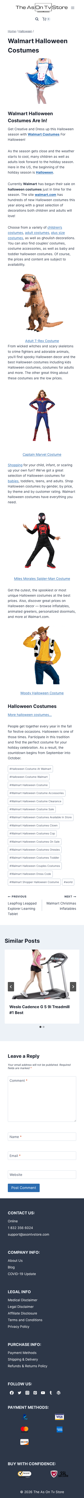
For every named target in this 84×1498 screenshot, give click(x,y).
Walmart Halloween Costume (29, 785)
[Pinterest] (35, 1393)
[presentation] (42, 974)
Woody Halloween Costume (42, 693)
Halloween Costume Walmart (29, 776)
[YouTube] (43, 1393)
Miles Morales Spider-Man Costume (42, 579)
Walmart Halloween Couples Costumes (35, 865)
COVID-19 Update (22, 1274)
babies (13, 481)
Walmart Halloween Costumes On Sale (35, 841)
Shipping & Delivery (23, 1359)
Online (13, 1221)
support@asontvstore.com (28, 1234)
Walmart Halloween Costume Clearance (35, 801)
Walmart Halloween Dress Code (30, 873)
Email (15, 1156)
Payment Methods (22, 1353)
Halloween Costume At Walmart (30, 768)
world (68, 882)
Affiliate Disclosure (22, 1313)
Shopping (15, 465)
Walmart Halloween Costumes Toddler (34, 857)
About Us (15, 1261)
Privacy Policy (18, 1327)
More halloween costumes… (30, 715)
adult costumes (37, 233)
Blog (11, 1267)
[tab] (40, 1027)
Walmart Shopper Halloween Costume (34, 882)
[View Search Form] (36, 19)
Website (16, 1175)
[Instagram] (27, 1393)
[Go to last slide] (11, 986)
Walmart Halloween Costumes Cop (32, 833)
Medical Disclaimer (22, 1300)
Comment (19, 1081)
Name (16, 1137)
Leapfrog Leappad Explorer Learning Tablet (22, 905)
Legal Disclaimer (21, 1307)
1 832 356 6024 (20, 1228)
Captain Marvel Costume (42, 454)
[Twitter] (19, 1393)
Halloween (44, 172)
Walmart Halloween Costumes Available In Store (41, 817)
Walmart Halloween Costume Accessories (37, 793)
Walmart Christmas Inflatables (61, 903)
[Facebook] (12, 1393)
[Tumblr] (51, 1393)
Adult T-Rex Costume (42, 341)
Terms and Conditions (25, 1320)
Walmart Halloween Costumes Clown (34, 825)
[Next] (73, 986)
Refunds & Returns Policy (27, 1366)
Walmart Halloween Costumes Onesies (35, 849)
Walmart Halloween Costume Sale (32, 809)
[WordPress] (59, 1393)
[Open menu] (72, 8)
